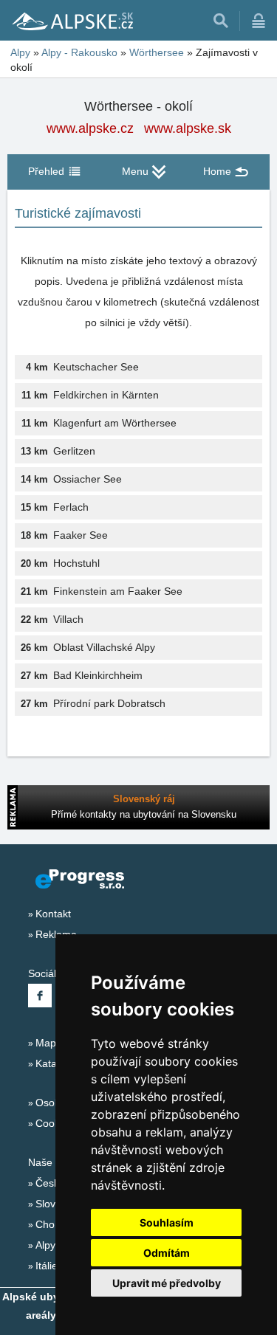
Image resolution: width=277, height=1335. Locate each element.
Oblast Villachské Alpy (104, 647)
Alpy (45, 1245)
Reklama (56, 934)
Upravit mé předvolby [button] (166, 1283)
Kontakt (53, 914)
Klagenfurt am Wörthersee (115, 423)
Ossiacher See (87, 479)
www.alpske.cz (90, 128)
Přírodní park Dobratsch (109, 703)
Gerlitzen (74, 451)
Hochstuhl (76, 563)
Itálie (46, 1266)
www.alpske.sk (187, 128)
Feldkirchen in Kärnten (106, 395)
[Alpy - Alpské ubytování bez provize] (71, 20)
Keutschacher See (96, 367)
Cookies (54, 1123)
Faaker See (80, 535)
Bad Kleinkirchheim (98, 675)
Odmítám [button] (166, 1252)
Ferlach (71, 507)
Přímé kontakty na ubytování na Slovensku (143, 814)
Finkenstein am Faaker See (117, 591)
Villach (68, 619)
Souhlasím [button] (167, 1222)
